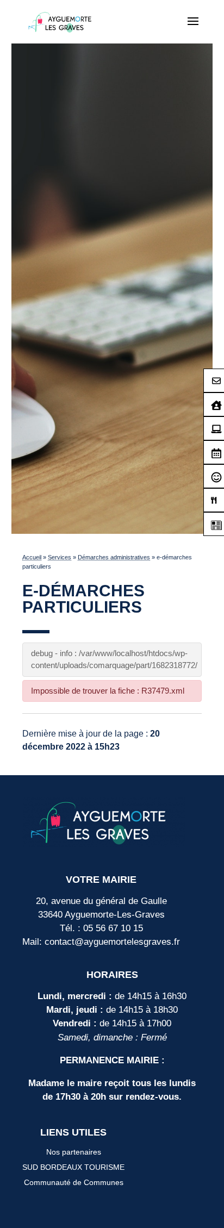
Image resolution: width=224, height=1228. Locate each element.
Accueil (31, 557)
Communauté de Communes (73, 1182)
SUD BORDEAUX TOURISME (73, 1167)
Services (59, 557)
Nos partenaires (73, 1152)
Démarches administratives (114, 557)
